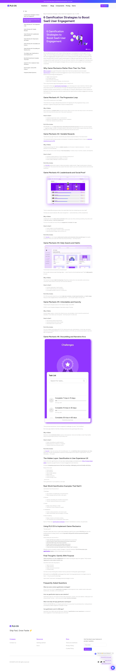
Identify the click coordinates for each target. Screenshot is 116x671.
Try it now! (70, 1)
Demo (74, 6)
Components (60, 6)
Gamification (47, 72)
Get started (104, 5)
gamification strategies (59, 521)
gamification (47, 551)
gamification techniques (61, 86)
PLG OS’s (47, 165)
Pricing (68, 6)
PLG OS (47, 237)
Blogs (52, 6)
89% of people (47, 71)
